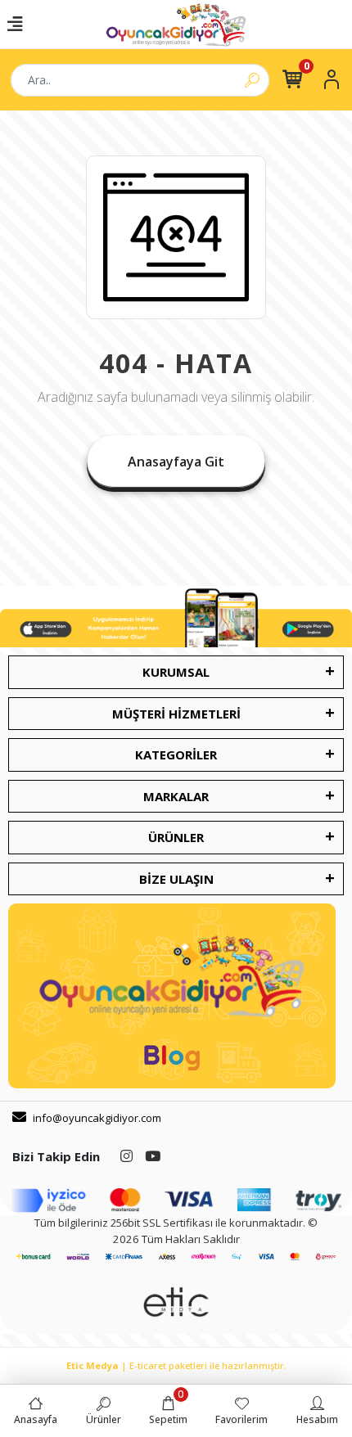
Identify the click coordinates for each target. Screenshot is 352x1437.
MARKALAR (176, 796)
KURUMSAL (176, 672)
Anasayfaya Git (176, 462)
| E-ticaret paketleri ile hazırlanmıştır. (176, 1365)
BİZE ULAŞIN (176, 879)
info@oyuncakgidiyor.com (97, 1117)
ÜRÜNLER (176, 837)
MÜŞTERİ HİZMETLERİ (176, 713)
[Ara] (252, 80)
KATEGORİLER (176, 754)
